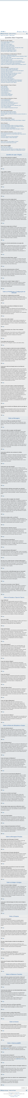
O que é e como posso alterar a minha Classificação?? (11, 63)
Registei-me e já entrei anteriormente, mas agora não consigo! (12, 47)
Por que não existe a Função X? (6, 147)
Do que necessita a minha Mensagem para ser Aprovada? (11, 81)
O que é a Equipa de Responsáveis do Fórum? (9, 107)
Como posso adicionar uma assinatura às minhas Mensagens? (12, 70)
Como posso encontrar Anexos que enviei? (8, 142)
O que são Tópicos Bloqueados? (7, 94)
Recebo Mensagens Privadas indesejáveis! (9, 112)
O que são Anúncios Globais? (6, 90)
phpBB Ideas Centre (20, 1058)
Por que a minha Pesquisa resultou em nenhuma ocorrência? (12, 125)
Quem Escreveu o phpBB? (6, 146)
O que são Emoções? (5, 88)
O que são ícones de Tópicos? (6, 95)
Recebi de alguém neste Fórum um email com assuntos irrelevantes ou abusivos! (14, 115)
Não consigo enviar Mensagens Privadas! (8, 111)
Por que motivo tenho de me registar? (7, 41)
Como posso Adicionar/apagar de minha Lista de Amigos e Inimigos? (13, 120)
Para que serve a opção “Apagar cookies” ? (9, 51)
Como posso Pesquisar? (5, 124)
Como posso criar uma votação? (7, 71)
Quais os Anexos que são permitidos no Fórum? (9, 141)
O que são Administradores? (6, 99)
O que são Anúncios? (5, 92)
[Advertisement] (14, 16)
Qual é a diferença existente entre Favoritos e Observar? (11, 132)
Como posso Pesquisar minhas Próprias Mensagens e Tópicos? (12, 128)
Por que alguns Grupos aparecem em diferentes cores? (11, 105)
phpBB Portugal (16, 1095)
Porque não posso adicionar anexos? (7, 76)
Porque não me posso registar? (6, 44)
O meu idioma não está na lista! (6, 59)
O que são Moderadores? (5, 100)
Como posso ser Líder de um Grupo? (7, 104)
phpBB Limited (6, 1048)
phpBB (11, 1093)
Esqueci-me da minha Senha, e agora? (8, 48)
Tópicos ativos (12, 35)
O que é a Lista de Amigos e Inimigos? (8, 119)
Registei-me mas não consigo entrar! (7, 45)
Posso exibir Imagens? (5, 89)
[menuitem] (3, 32)
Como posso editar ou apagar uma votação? (9, 74)
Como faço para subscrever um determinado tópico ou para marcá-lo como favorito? (13, 135)
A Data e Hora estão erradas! (6, 57)
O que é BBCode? (4, 86)
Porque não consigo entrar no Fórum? (8, 46)
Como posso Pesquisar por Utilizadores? (8, 127)
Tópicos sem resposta (4, 35)
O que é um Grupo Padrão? (6, 106)
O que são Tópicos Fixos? (5, 93)
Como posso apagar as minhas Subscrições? (9, 137)
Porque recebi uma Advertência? (7, 77)
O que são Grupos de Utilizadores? (7, 101)
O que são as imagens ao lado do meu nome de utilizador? (11, 60)
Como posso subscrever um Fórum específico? (9, 136)
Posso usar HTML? (4, 87)
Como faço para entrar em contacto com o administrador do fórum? (13, 150)
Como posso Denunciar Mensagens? (7, 78)
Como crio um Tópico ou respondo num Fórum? (9, 68)
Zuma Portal (17, 1092)
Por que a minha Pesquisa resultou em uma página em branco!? (12, 126)
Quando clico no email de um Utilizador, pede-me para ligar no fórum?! (13, 64)
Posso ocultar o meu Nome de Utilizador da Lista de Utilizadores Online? (14, 56)
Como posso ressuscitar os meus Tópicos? (9, 82)
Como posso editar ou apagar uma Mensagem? (9, 69)
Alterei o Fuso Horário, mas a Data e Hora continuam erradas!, (12, 58)
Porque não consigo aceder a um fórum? (8, 75)
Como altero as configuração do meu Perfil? (9, 55)
